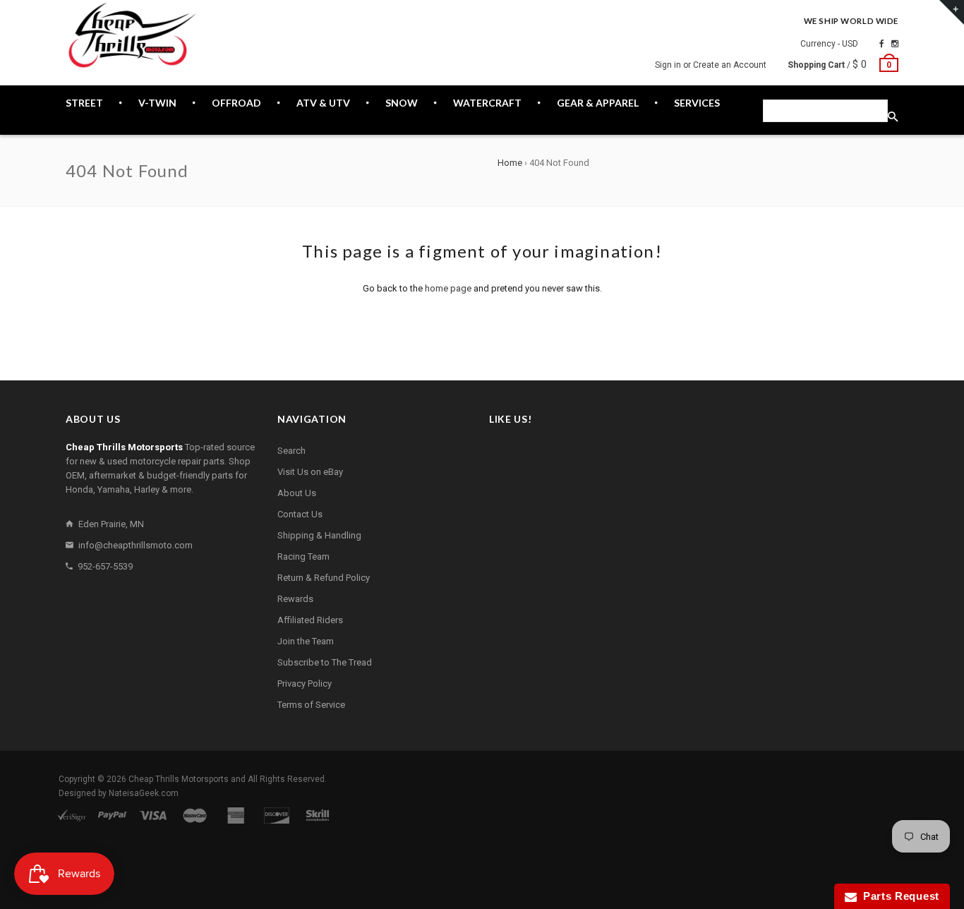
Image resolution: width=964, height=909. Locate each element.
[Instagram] (894, 44)
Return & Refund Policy (323, 577)
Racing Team (303, 556)
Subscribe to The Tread (324, 662)
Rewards (295, 599)
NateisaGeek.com (144, 793)
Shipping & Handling (319, 535)
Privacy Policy (304, 683)
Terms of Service (311, 704)
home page (448, 288)
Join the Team (305, 641)
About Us (296, 493)
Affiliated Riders (310, 620)
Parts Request (898, 896)
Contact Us (300, 514)
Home (510, 162)
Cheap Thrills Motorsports (178, 779)
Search (291, 450)
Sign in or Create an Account (710, 65)
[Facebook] (881, 44)
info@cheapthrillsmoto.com (135, 545)
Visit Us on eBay (310, 471)
